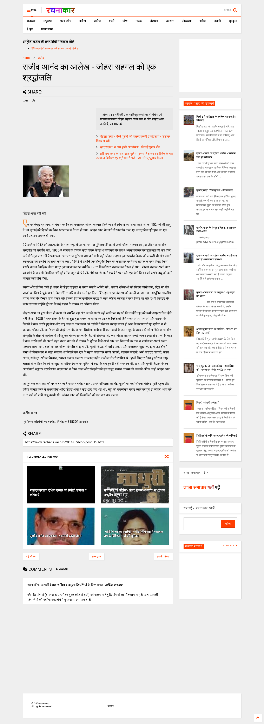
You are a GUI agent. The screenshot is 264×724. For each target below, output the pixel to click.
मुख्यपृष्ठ (96, 556)
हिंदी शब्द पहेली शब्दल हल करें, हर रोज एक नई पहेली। (54, 48)
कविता (82, 20)
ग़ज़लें (111, 20)
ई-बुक (30, 29)
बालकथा (31, 20)
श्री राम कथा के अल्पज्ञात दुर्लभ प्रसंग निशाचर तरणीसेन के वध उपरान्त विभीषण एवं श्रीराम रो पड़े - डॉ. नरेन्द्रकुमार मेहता (134, 156)
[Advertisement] (210, 65)
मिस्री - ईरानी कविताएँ (207, 402)
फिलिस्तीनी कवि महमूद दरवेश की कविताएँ (216, 435)
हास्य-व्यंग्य (65, 20)
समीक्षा (203, 20)
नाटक (139, 20)
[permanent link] (33, 101)
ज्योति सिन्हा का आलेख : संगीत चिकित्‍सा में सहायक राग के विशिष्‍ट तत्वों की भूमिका (133, 534)
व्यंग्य (125, 20)
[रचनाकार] (60, 11)
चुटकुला (233, 20)
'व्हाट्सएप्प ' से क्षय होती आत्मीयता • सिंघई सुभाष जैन (130, 147)
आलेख (97, 20)
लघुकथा (48, 20)
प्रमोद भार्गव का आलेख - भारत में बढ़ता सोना (55, 536)
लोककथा (186, 20)
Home (27, 57)
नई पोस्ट (31, 556)
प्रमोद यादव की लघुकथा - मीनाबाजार (214, 190)
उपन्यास (170, 20)
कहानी (217, 20)
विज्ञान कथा (47, 29)
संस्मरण (154, 20)
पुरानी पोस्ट (163, 556)
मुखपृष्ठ (110, 705)
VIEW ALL (229, 545)
